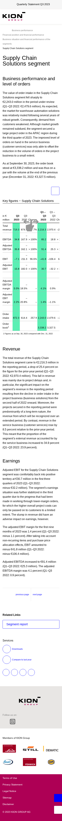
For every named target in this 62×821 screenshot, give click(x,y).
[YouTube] (49, 721)
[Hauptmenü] (56, 16)
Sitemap (7, 797)
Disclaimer (8, 804)
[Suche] (47, 16)
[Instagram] (12, 722)
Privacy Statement (12, 784)
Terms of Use (10, 778)
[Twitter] (20, 721)
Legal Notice (9, 791)
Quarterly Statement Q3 (33, 4)
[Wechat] (35, 721)
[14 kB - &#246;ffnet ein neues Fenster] (55, 191)
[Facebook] (27, 721)
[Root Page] (4, 30)
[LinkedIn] (5, 721)
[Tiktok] (42, 721)
